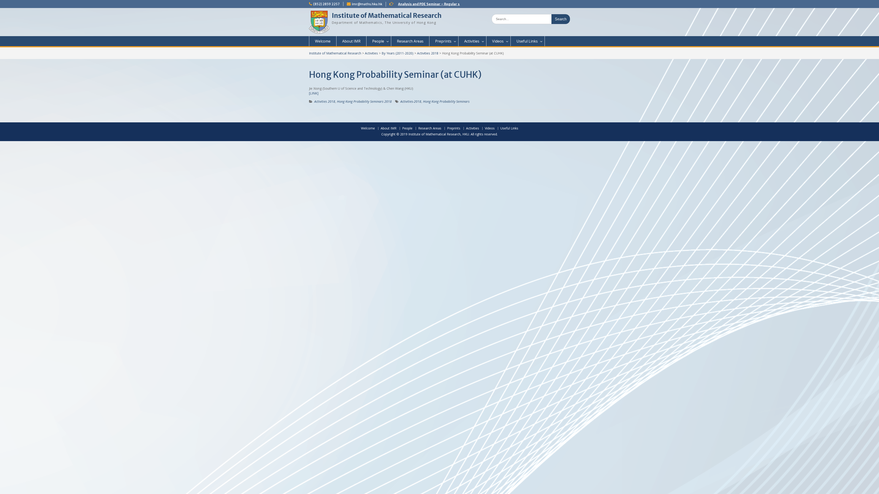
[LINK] (313, 93)
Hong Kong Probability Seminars (446, 101)
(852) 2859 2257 (326, 4)
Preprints (443, 41)
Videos (498, 41)
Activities (471, 41)
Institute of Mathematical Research (387, 15)
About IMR (351, 41)
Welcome (323, 41)
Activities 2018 (427, 53)
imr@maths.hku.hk (367, 4)
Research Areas (410, 41)
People (378, 41)
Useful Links (527, 41)
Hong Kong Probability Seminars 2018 (364, 101)
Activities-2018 (410, 101)
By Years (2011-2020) (397, 53)
